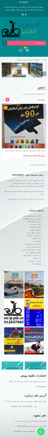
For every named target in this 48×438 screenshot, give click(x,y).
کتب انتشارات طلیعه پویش (32, 255)
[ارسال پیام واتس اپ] (41, 431)
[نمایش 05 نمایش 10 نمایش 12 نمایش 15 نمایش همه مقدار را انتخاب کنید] (37, 99)
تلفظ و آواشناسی (35, 227)
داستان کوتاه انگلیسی (33, 236)
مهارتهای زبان (36, 264)
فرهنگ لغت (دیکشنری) (33, 244)
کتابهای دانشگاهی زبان (33, 252)
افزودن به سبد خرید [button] (24, 146)
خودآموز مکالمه (35, 230)
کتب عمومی (37, 258)
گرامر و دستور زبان (34, 261)
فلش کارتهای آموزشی (33, 247)
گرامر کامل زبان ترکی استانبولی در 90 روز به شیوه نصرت (25, 151)
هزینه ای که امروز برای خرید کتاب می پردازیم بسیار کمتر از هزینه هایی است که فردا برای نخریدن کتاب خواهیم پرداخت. (23, 8)
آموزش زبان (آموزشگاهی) (32, 219)
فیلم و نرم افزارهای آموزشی (31, 250)
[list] (3, 99)
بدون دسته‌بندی (36, 224)
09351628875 (23, 2)
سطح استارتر (36, 241)
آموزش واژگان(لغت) (34, 221)
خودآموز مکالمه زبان (34, 233)
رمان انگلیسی (36, 238)
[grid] (7, 99)
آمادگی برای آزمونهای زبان (32, 216)
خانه (44, 60)
